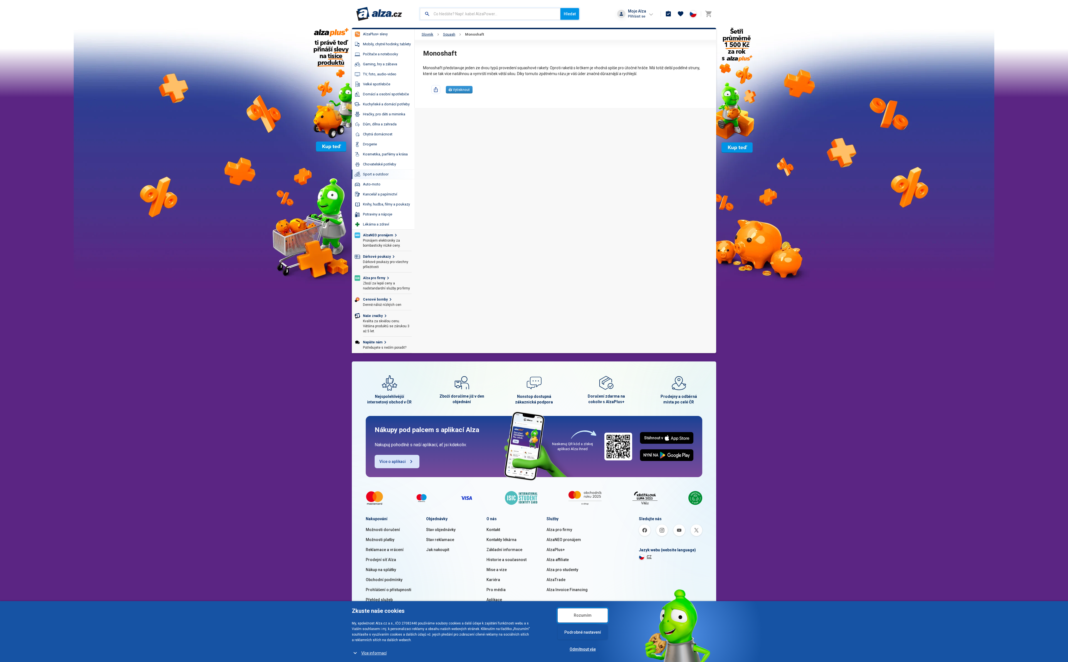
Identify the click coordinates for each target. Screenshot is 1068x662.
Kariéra (493, 579)
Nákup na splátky (381, 569)
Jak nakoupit (437, 549)
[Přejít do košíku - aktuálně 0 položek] (708, 14)
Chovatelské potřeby (379, 164)
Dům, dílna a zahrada (380, 124)
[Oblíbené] (680, 14)
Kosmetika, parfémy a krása (385, 154)
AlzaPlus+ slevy (375, 34)
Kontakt (493, 529)
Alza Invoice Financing (567, 589)
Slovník (427, 34)
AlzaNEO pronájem (564, 539)
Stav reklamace (440, 539)
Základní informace (504, 549)
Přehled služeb (379, 599)
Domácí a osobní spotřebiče (386, 94)
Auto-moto (371, 184)
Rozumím (583, 615)
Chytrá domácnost (377, 134)
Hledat (570, 14)
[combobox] (490, 14)
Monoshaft (474, 34)
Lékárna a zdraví (376, 224)
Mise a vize (496, 569)
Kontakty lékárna (501, 539)
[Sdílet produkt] (435, 89)
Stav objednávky (441, 529)
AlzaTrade (556, 579)
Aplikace (494, 599)
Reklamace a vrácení (385, 549)
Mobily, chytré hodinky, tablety (387, 44)
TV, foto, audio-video (379, 74)
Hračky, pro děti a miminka (384, 114)
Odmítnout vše (583, 649)
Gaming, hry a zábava (380, 64)
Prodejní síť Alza (381, 559)
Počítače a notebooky (380, 54)
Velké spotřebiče (376, 84)
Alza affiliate (558, 559)
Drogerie (370, 144)
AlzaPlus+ (556, 549)
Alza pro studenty (562, 569)
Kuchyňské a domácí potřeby (386, 104)
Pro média (496, 589)
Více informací (374, 653)
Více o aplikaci (392, 461)
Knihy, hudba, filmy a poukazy (386, 204)
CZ (649, 557)
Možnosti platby (380, 539)
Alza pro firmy (559, 529)
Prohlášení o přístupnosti (388, 589)
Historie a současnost (506, 559)
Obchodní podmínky (384, 579)
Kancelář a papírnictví (380, 194)
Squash (449, 34)
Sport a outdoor (376, 174)
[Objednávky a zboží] (668, 14)
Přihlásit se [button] (636, 16)
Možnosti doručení (383, 529)
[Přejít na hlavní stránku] (379, 14)
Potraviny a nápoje (377, 214)
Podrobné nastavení (582, 632)
